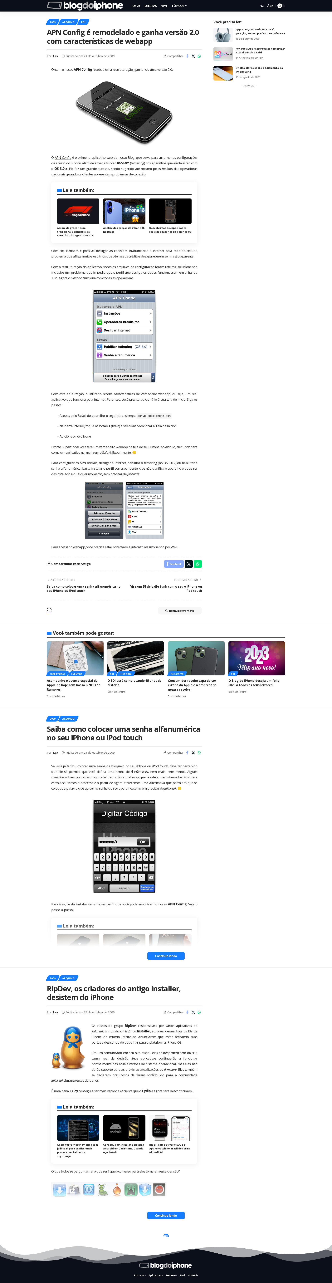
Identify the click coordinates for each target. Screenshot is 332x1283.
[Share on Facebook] (187, 56)
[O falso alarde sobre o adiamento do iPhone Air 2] (223, 73)
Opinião (87, 1238)
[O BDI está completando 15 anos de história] (135, 658)
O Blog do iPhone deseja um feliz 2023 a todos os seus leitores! (253, 682)
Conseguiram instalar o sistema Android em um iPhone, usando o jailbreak (123, 1148)
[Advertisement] (249, 146)
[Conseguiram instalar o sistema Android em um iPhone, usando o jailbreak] (124, 1128)
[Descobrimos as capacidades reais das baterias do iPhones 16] (170, 211)
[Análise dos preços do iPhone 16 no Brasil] (124, 211)
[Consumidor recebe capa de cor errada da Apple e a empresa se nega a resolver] (196, 658)
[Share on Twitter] (193, 56)
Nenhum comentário (181, 610)
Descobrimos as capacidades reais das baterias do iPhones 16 (170, 229)
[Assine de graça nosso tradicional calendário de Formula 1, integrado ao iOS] (78, 211)
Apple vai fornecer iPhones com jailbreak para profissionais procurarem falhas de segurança (77, 1150)
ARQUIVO (68, 22)
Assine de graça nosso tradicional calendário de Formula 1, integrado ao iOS (75, 231)
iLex (55, 56)
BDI (83, 22)
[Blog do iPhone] (86, 6)
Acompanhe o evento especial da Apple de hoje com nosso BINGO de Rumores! (73, 685)
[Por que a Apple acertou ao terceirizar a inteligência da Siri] (223, 54)
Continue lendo (166, 956)
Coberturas (57, 674)
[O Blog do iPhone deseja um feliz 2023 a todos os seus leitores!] (256, 658)
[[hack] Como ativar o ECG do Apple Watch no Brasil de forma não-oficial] (170, 1128)
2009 (53, 22)
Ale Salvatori (61, 1272)
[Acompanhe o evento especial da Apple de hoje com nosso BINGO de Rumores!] (75, 658)
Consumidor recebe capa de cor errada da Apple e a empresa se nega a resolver (192, 685)
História (126, 674)
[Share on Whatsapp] (199, 56)
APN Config (63, 157)
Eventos (76, 674)
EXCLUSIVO (177, 674)
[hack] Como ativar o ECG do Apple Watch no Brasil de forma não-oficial (169, 1148)
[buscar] (262, 6)
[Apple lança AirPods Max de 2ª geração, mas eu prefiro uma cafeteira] (223, 35)
